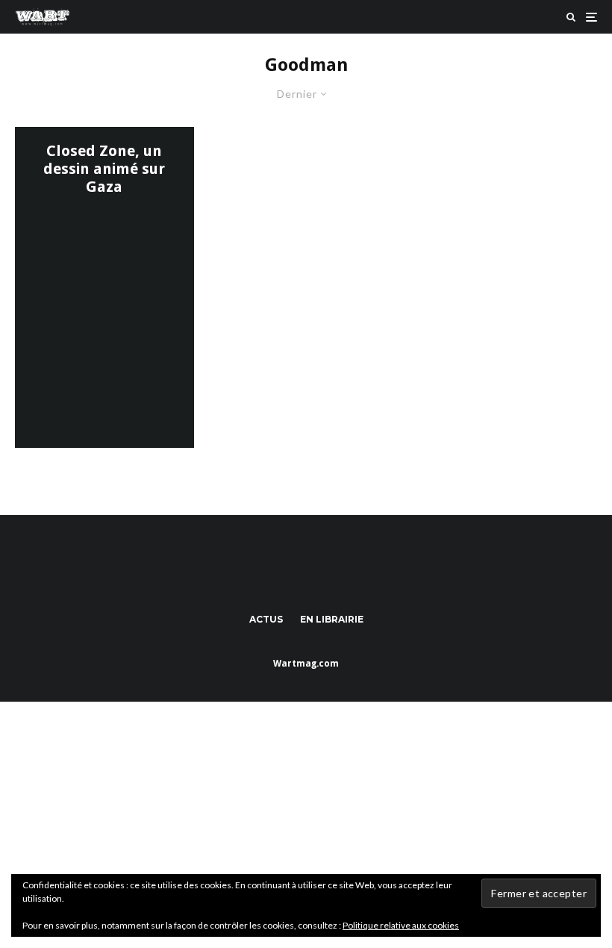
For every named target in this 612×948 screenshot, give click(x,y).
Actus (266, 619)
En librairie (331, 619)
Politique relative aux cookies (401, 925)
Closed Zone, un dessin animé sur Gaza (104, 169)
